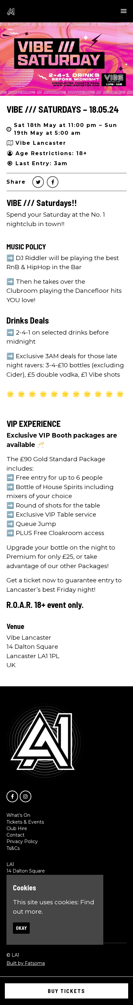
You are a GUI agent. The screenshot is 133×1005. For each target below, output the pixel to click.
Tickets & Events (25, 822)
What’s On (18, 815)
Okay (21, 928)
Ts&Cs (13, 848)
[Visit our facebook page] (52, 182)
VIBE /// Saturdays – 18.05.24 (62, 109)
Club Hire (16, 828)
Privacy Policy (22, 841)
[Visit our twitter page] (38, 182)
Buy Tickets (66, 991)
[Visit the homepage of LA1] (10, 11)
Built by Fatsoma (25, 963)
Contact (15, 835)
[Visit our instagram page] (25, 796)
